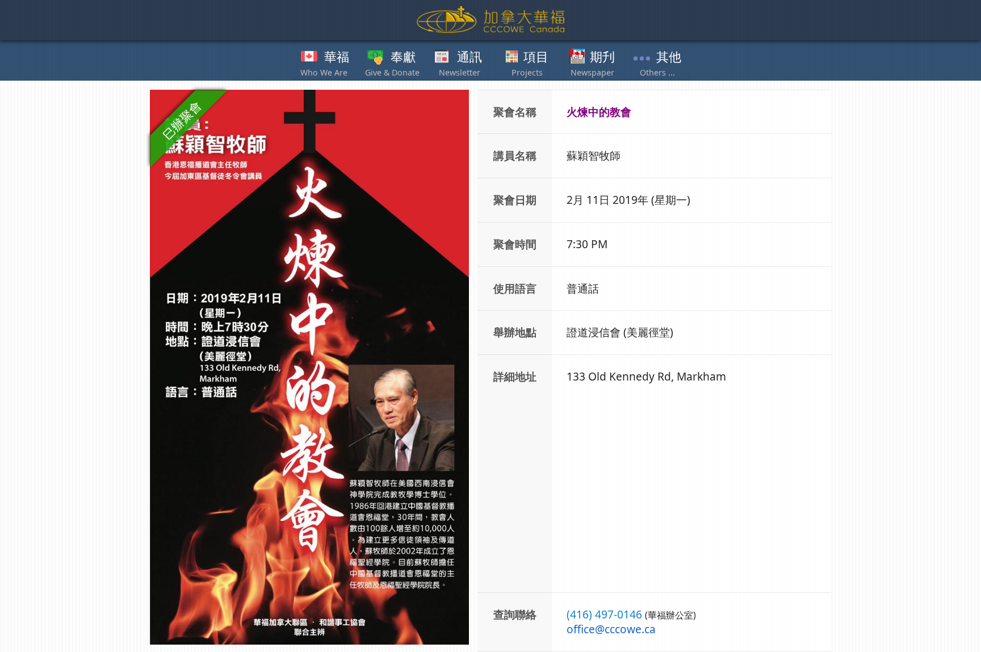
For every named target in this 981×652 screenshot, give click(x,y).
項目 (535, 57)
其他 (668, 57)
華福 (336, 57)
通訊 (469, 57)
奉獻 (403, 57)
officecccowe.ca (611, 629)
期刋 (602, 57)
